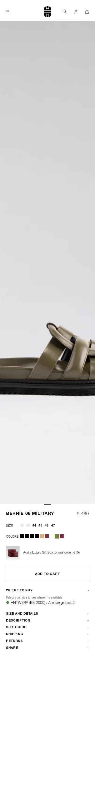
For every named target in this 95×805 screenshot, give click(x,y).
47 (53, 525)
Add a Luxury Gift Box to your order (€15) (51, 552)
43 (28, 525)
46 (47, 525)
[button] (64, 12)
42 (22, 525)
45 (40, 525)
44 (34, 525)
